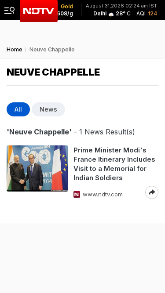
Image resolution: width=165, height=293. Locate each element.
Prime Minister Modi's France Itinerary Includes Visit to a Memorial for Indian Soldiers (114, 164)
